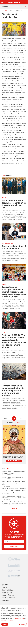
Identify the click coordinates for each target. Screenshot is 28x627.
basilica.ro (9, 20)
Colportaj (4, 599)
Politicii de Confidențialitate (8, 620)
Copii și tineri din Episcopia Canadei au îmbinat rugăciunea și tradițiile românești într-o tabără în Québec (14, 292)
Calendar (14, 423)
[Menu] (2, 2)
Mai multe (22, 624)
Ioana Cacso (10, 251)
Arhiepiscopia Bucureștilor (8, 597)
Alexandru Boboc (11, 210)
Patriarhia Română (6, 589)
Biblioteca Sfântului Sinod (8, 595)
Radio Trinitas (5, 584)
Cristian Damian (11, 299)
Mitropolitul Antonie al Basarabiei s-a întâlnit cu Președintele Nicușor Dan (14, 204)
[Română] (25, 6)
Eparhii (5, 10)
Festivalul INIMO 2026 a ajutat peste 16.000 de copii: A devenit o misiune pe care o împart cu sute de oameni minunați (14, 341)
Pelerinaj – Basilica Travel (8, 590)
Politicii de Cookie (19, 618)
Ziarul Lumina (5, 585)
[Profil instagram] (21, 6)
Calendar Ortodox (14, 460)
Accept (5, 624)
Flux (5, 468)
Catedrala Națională (7, 594)
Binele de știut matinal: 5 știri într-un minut (14, 247)
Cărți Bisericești (5, 600)
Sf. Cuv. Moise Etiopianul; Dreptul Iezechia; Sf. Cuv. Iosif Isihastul (13, 456)
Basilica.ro (14, 2)
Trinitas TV (4, 587)
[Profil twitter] (19, 6)
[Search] (26, 2)
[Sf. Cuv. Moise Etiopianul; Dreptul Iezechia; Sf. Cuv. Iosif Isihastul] (14, 439)
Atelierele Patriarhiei (7, 592)
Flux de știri (5, 6)
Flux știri (14, 508)
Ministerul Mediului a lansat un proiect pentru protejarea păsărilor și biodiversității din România (13, 390)
